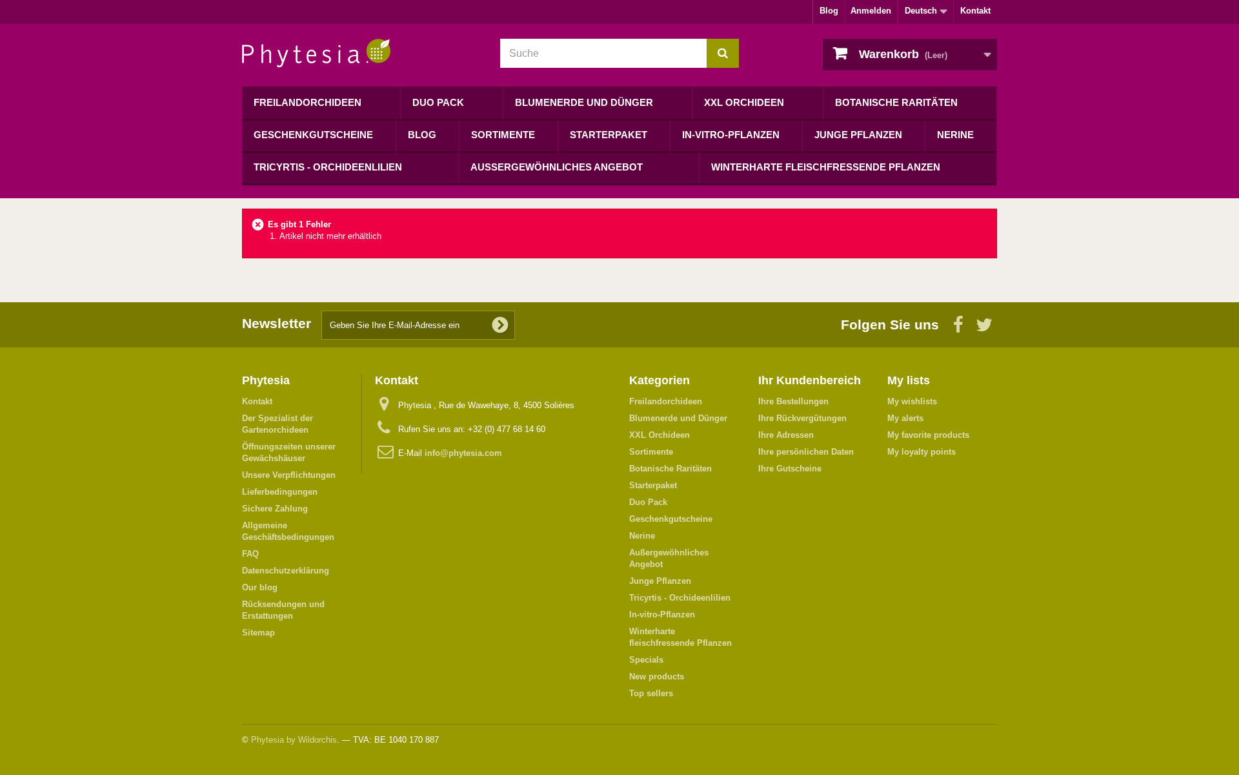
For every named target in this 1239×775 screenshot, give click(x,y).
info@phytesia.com (463, 453)
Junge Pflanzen (858, 134)
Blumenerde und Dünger (584, 102)
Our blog (259, 587)
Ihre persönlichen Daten (806, 452)
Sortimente (503, 134)
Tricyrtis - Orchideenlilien (328, 166)
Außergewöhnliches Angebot (556, 166)
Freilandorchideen (307, 102)
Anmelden (871, 11)
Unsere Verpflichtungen (289, 475)
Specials (646, 660)
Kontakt (975, 11)
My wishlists (912, 401)
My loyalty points (921, 452)
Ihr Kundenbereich (809, 380)
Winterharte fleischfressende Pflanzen (825, 166)
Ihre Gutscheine (789, 468)
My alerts (905, 418)
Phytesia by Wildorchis (294, 740)
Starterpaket (608, 134)
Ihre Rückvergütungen (802, 418)
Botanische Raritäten (896, 102)
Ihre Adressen (786, 435)
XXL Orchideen (744, 102)
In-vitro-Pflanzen (731, 134)
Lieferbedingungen (279, 492)
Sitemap (258, 632)
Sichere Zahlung (275, 508)
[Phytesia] (361, 53)
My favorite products (928, 435)
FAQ (250, 554)
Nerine (955, 134)
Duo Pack (438, 102)
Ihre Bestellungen (793, 401)
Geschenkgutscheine (313, 134)
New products (656, 676)
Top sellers (651, 693)
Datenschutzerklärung (285, 570)
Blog (829, 11)
